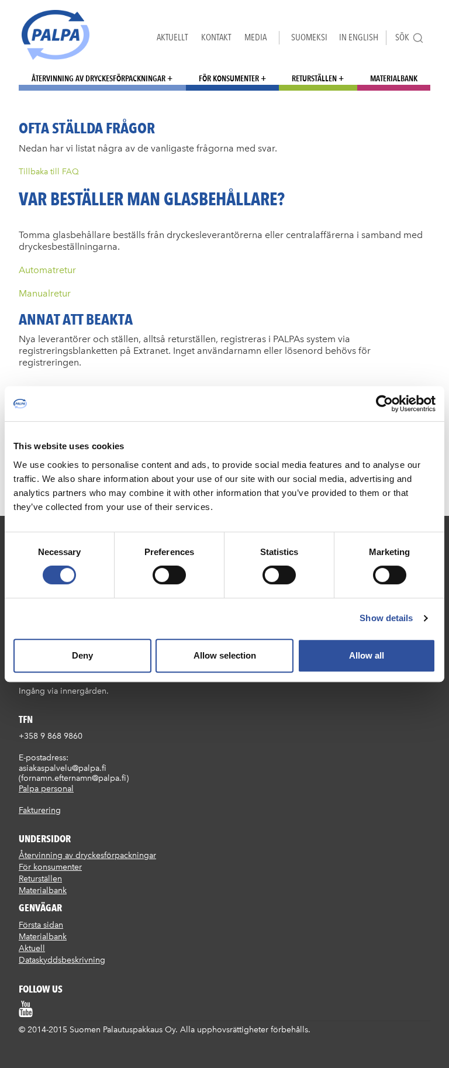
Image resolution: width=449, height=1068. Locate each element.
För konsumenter (229, 78)
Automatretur (47, 269)
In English (358, 37)
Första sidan (41, 925)
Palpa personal (46, 789)
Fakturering (40, 810)
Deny (82, 655)
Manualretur (45, 293)
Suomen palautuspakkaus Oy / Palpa (55, 35)
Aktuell (32, 948)
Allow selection (225, 655)
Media (255, 37)
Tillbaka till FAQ (49, 172)
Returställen (314, 78)
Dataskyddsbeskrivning (62, 960)
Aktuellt (172, 37)
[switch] (169, 575)
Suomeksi (309, 37)
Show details (386, 618)
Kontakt (216, 37)
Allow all (366, 655)
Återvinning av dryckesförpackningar (98, 78)
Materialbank (393, 78)
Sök (402, 37)
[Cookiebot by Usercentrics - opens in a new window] (384, 403)
